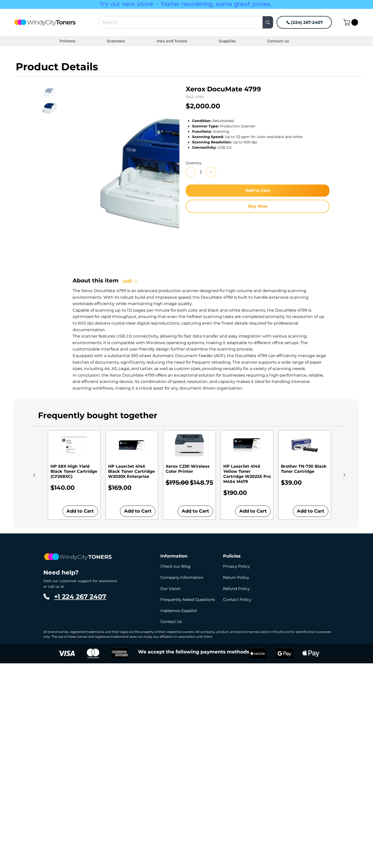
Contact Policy (237, 599)
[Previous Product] (34, 475)
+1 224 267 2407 (80, 596)
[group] (189, 475)
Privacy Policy (236, 566)
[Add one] (211, 172)
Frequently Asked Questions (187, 599)
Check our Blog (175, 566)
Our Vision (170, 588)
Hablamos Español (178, 610)
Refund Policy (236, 588)
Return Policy (236, 577)
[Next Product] (344, 475)
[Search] (267, 22)
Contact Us (171, 621)
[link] (351, 22)
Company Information (181, 577)
